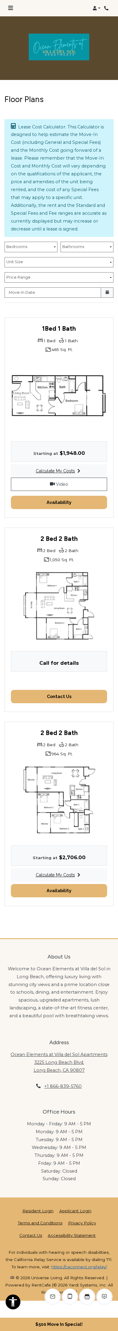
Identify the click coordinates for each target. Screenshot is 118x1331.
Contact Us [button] (77, 696)
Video (81, 484)
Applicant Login (75, 1210)
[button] (96, 8)
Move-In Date (22, 292)
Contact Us (30, 1235)
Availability (76, 502)
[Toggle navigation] (10, 8)
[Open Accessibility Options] (13, 1303)
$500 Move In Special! (59, 1324)
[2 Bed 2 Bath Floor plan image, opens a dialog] (59, 605)
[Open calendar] (107, 292)
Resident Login (38, 1210)
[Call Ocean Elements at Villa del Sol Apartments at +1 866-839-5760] (107, 8)
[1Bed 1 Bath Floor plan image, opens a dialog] (59, 395)
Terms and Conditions (40, 1222)
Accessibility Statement (72, 1235)
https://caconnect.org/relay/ (79, 1266)
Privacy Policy (82, 1222)
